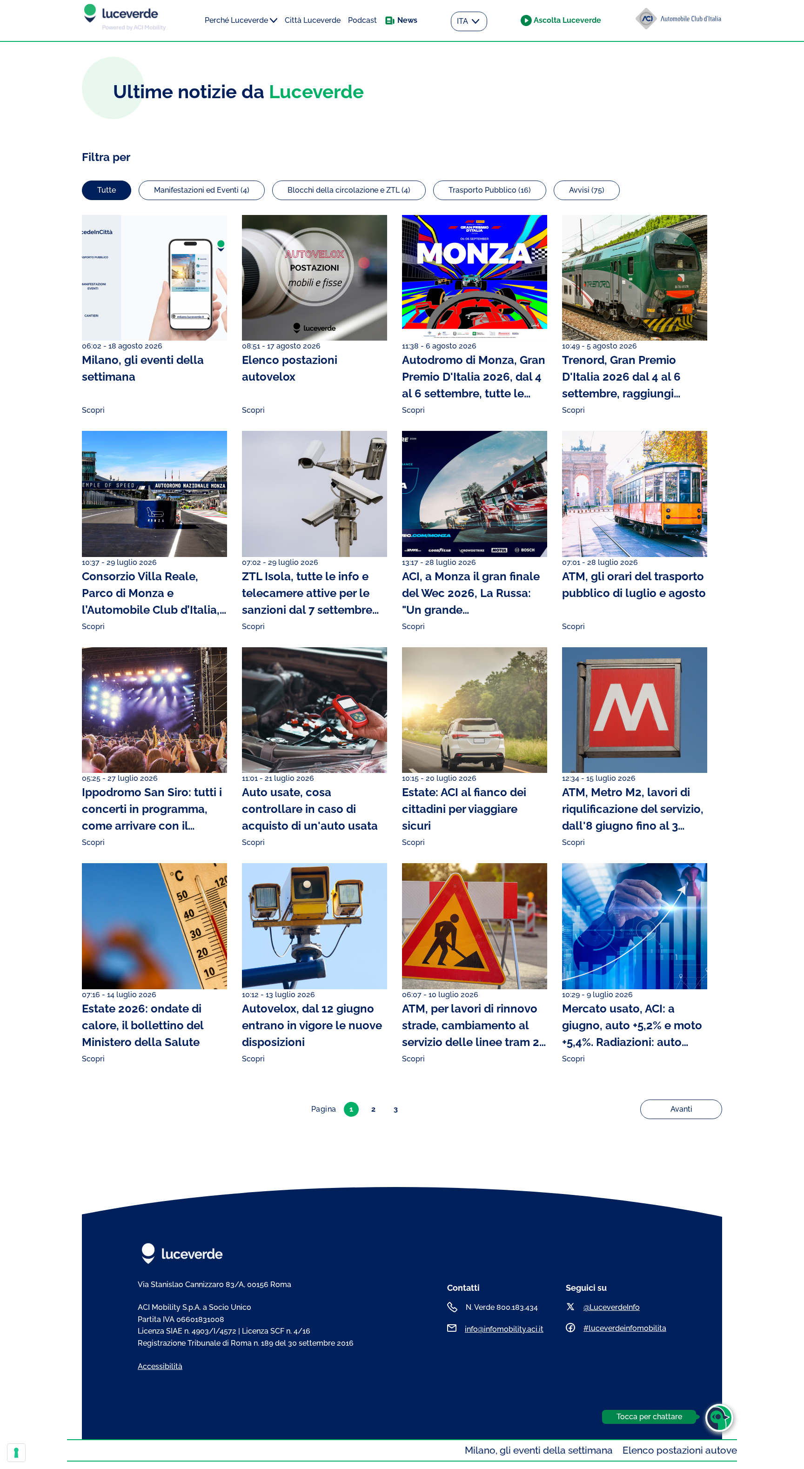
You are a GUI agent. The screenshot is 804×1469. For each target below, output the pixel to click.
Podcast (362, 20)
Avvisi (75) (586, 190)
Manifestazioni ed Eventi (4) (201, 190)
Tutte (106, 190)
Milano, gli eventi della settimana (471, 1450)
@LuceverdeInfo (611, 1307)
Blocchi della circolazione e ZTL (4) (349, 190)
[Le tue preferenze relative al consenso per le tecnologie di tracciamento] (16, 1453)
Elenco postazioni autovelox (619, 1450)
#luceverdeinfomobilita (624, 1328)
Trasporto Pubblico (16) (490, 190)
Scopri (93, 410)
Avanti (681, 1109)
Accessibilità (160, 1366)
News (407, 20)
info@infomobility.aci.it (504, 1329)
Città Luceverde (313, 20)
